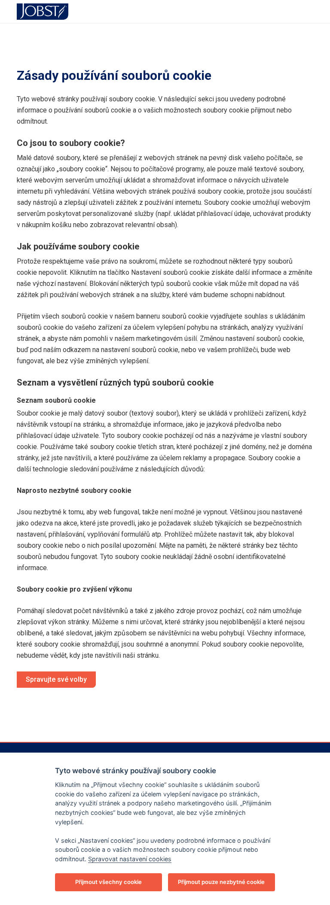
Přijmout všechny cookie (108, 881)
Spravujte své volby (56, 679)
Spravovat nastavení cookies (129, 858)
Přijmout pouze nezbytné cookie (221, 881)
